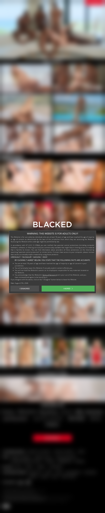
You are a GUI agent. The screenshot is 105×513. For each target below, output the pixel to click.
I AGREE (66, 289)
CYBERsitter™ (16, 257)
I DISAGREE (25, 289)
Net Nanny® (26, 257)
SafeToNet (37, 257)
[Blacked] (52, 225)
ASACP (45, 257)
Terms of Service (49, 275)
